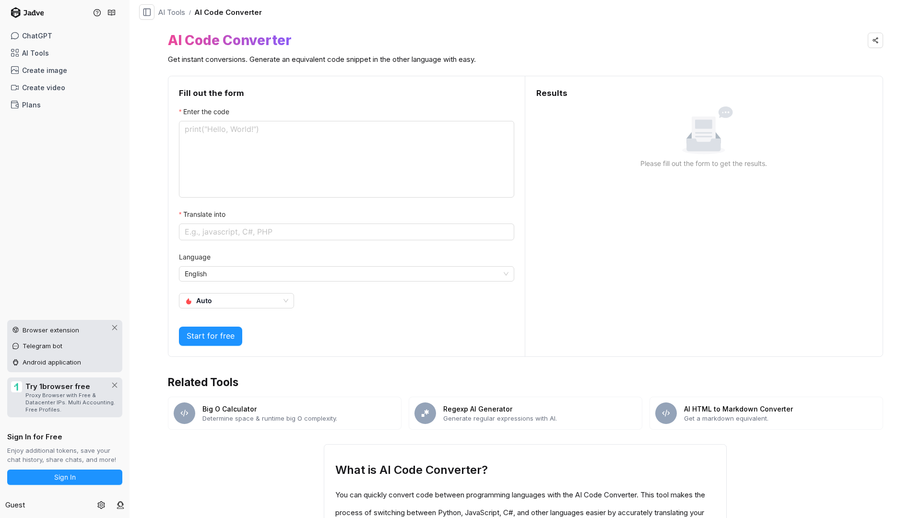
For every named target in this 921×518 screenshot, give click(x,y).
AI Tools (35, 53)
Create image (44, 70)
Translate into (204, 214)
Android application (52, 362)
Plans (31, 105)
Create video (43, 87)
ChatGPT (37, 36)
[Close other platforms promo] (114, 327)
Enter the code (206, 111)
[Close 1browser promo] (114, 385)
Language (195, 257)
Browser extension (51, 330)
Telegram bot (42, 346)
